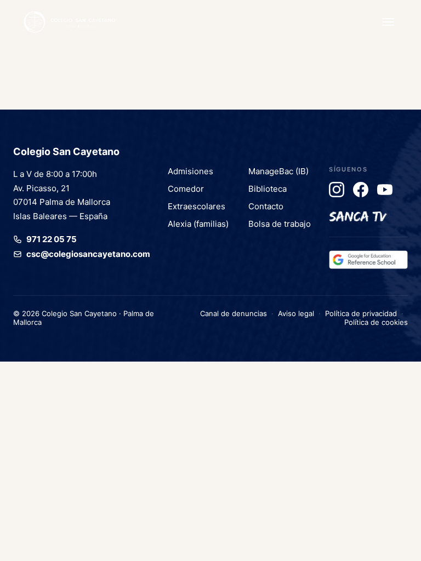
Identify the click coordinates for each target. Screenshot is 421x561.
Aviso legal (296, 313)
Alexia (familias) (198, 224)
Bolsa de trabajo (279, 224)
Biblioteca (267, 189)
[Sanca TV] (358, 213)
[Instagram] (336, 189)
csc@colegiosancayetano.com (88, 254)
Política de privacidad (361, 313)
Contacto (265, 206)
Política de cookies (376, 322)
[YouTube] (384, 189)
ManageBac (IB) (278, 171)
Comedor (186, 189)
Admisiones (190, 171)
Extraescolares (196, 206)
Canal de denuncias (233, 313)
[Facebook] (360, 189)
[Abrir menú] (388, 22)
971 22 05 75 (51, 239)
